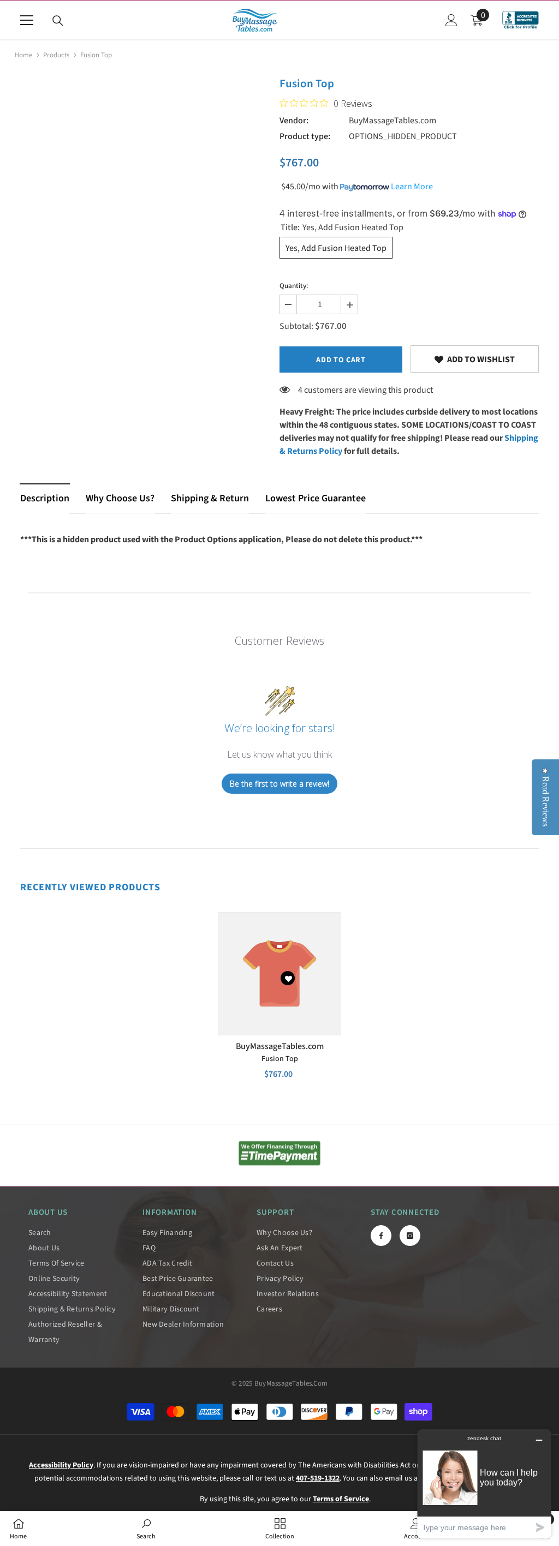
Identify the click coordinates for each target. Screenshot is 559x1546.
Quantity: (294, 286)
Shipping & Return (210, 498)
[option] (279, 1004)
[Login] (451, 20)
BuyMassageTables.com (392, 121)
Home (23, 55)
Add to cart (341, 360)
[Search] (57, 20)
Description (44, 498)
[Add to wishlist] (288, 978)
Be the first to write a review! (279, 783)
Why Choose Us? (120, 498)
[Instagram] (410, 1235)
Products (56, 55)
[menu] (26, 20)
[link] (475, 359)
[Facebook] (381, 1235)
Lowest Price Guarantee (315, 498)
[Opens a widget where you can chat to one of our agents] (484, 1483)
